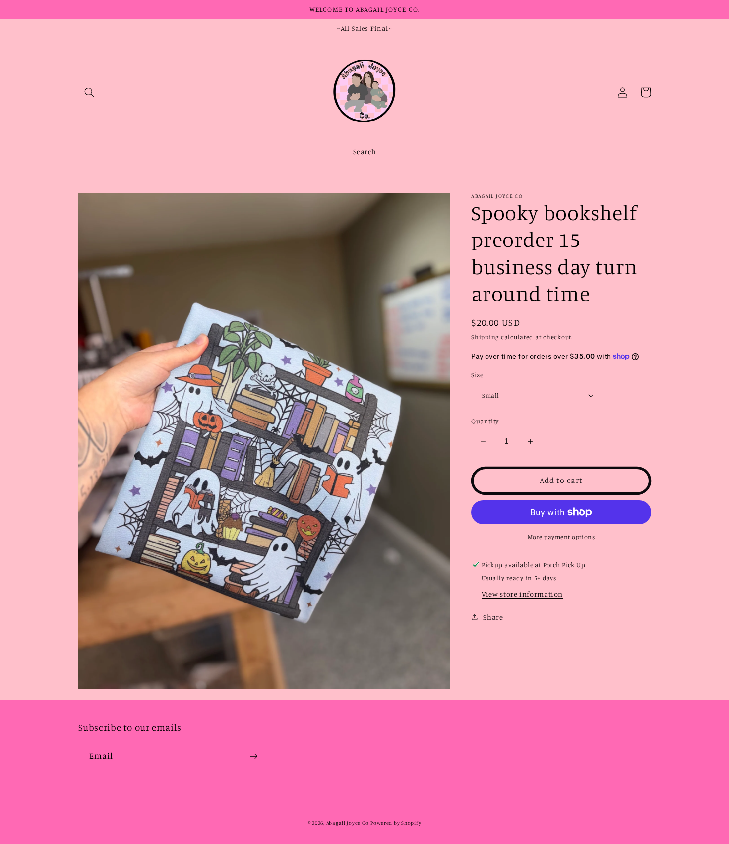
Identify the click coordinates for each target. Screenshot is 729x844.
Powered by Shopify (395, 823)
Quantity (484, 421)
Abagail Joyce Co (347, 823)
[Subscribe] (253, 756)
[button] (89, 92)
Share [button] (493, 617)
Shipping (485, 337)
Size (477, 375)
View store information (522, 594)
